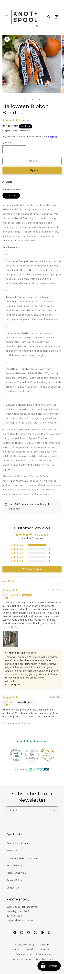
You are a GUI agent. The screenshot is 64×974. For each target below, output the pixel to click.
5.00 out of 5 (40, 534)
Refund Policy (14, 865)
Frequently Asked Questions (22, 858)
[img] (10, 590)
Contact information (22, 959)
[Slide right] (39, 99)
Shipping (6, 131)
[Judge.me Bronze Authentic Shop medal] (32, 754)
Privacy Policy (14, 880)
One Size (13, 196)
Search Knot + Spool (18, 843)
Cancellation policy (45, 959)
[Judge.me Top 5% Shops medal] (47, 754)
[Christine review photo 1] (10, 639)
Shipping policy (43, 954)
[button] (6, 17)
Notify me (32, 170)
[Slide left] (24, 99)
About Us (12, 850)
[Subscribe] (53, 810)
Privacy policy (46, 949)
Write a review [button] (32, 569)
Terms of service (24, 954)
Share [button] (9, 181)
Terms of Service (16, 873)
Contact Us (13, 887)
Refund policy (29, 949)
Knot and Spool (30, 945)
